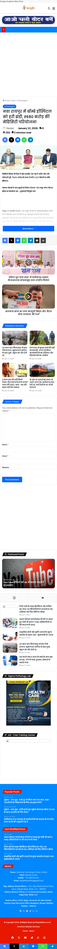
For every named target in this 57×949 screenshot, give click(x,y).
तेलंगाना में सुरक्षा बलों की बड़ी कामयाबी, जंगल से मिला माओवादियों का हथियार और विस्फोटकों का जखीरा (42, 351)
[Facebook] (5, 140)
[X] (11, 140)
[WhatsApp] (24, 140)
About (31, 931)
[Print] (43, 240)
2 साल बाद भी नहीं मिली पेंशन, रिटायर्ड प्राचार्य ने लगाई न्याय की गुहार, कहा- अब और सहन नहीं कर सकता (14, 383)
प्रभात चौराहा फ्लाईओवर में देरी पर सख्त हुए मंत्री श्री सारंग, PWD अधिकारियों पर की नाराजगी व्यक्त (36, 622)
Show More (28, 228)
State (13, 100)
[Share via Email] (37, 240)
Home (7, 100)
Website (5, 467)
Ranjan (10, 128)
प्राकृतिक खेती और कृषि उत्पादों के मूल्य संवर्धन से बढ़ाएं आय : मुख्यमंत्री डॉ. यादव (36, 633)
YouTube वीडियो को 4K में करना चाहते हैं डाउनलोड (23, 584)
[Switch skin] (49, 9)
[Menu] (53, 9)
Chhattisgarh (22, 100)
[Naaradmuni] (28, 8)
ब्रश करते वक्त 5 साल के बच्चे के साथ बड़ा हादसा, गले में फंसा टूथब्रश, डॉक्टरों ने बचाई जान (36, 660)
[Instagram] (36, 911)
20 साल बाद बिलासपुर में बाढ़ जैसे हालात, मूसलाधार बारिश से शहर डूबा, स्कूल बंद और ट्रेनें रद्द (14, 351)
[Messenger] (17, 140)
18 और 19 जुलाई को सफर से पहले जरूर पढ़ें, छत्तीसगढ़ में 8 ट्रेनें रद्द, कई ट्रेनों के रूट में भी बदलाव (42, 383)
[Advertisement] (28, 64)
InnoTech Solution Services (28, 927)
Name (5, 445)
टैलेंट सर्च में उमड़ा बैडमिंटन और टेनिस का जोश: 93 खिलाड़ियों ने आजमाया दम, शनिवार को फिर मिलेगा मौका (36, 609)
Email (5, 456)
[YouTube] (26, 911)
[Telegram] (30, 140)
